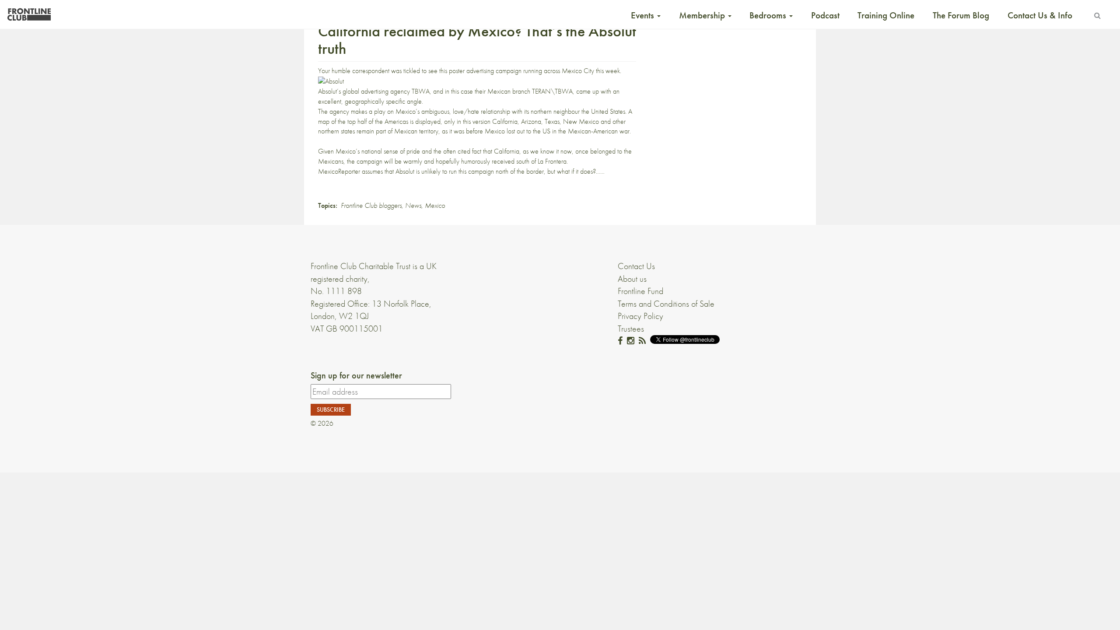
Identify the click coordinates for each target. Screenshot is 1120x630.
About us (632, 278)
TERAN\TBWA (552, 91)
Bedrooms (768, 15)
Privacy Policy (640, 316)
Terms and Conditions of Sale (666, 303)
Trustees (631, 328)
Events (643, 15)
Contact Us (636, 266)
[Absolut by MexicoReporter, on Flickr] (331, 80)
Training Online (886, 15)
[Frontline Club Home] (29, 12)
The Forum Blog (961, 15)
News (413, 205)
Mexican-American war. (599, 131)
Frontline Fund (640, 291)
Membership (703, 15)
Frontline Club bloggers (371, 205)
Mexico (435, 205)
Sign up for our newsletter (356, 375)
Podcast (825, 15)
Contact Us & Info (1040, 15)
